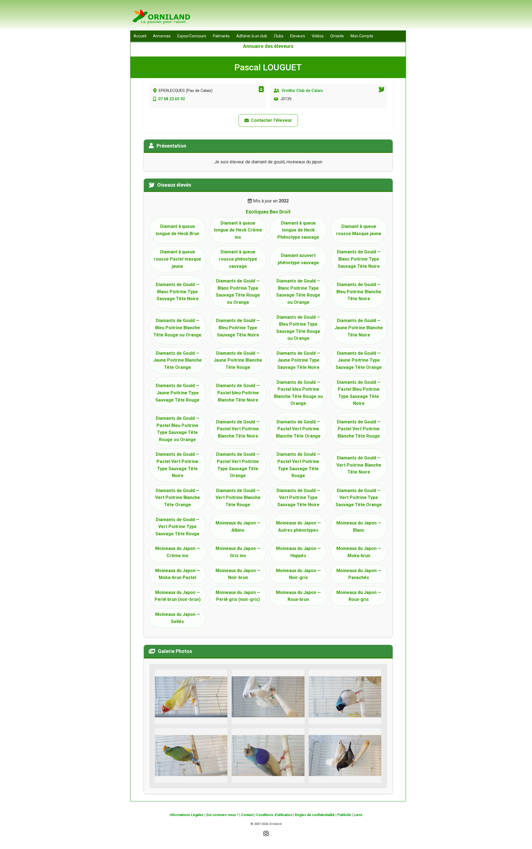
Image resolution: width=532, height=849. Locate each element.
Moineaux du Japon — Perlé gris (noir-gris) (238, 596)
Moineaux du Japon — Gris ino (238, 552)
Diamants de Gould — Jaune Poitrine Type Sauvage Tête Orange (359, 360)
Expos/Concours (191, 36)
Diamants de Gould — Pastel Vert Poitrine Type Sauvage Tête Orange (238, 465)
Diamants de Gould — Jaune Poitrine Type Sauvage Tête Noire (298, 360)
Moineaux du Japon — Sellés (177, 618)
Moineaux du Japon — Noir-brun (238, 574)
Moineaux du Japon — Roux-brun (298, 596)
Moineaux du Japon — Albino (238, 526)
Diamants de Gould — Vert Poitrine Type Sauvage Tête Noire (298, 497)
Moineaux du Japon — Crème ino (177, 552)
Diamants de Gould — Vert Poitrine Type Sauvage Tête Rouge (177, 526)
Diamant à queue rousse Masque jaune (358, 230)
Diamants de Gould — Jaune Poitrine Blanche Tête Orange (177, 360)
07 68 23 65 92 (171, 99)
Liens (358, 815)
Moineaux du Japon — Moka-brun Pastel (177, 574)
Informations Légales (187, 815)
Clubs (278, 36)
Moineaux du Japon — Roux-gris (358, 596)
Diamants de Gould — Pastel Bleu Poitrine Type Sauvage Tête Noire (359, 393)
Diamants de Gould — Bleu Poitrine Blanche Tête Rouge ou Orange (177, 327)
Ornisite (337, 36)
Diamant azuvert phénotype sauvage (298, 259)
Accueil (140, 36)
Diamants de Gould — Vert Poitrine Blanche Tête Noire (358, 465)
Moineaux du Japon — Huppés (298, 552)
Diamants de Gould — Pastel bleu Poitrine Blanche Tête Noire (238, 392)
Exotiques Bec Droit (268, 212)
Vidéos (318, 36)
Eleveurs (297, 36)
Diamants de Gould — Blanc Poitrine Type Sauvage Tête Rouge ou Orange (238, 291)
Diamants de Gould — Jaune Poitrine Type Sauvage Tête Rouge (177, 392)
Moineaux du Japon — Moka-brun (358, 552)
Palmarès (221, 36)
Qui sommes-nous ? (222, 815)
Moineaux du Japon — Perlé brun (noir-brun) (178, 596)
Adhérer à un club (251, 36)
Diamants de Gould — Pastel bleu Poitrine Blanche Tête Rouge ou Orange (298, 393)
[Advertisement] (305, 16)
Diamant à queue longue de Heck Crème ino (238, 230)
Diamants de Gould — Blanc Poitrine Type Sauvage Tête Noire (359, 259)
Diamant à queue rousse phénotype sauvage (238, 259)
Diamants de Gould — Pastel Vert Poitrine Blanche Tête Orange (298, 429)
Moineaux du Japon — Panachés (358, 574)
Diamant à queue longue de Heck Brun (177, 230)
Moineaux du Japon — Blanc (358, 526)
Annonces (162, 36)
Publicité (344, 815)
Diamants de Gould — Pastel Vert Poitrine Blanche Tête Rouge (359, 429)
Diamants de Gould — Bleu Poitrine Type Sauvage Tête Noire (238, 327)
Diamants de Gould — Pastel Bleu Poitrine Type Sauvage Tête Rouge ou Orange (178, 429)
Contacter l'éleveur (271, 120)
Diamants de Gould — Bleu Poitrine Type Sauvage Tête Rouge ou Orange (298, 328)
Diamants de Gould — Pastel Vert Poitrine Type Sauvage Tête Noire (178, 465)
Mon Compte (362, 36)
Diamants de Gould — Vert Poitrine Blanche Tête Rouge (238, 497)
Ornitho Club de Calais (302, 90)
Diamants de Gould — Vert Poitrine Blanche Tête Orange (177, 497)
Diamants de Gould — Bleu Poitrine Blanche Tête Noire (358, 291)
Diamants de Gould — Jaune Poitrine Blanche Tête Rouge (238, 360)
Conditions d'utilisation (274, 815)
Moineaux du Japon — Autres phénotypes (298, 526)
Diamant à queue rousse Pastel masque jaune (177, 259)
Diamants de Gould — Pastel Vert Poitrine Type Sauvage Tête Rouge (298, 465)
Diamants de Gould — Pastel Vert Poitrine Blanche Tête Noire (238, 429)
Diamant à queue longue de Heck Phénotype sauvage (298, 230)
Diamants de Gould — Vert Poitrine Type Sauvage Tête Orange (359, 497)
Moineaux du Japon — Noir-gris (298, 574)
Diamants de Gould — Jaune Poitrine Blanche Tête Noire (358, 327)
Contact (247, 815)
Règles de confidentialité (315, 815)
